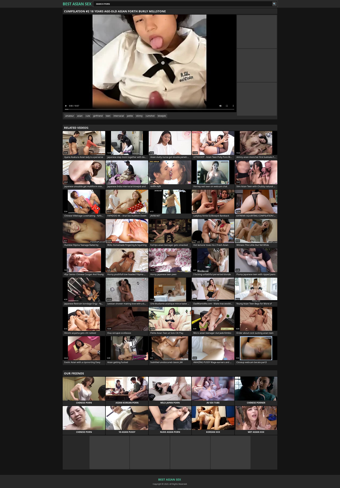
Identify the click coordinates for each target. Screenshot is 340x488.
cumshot (150, 115)
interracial (119, 115)
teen (108, 115)
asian (79, 115)
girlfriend (98, 115)
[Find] (274, 4)
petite (130, 115)
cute (88, 115)
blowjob (162, 115)
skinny (139, 115)
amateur (69, 115)
